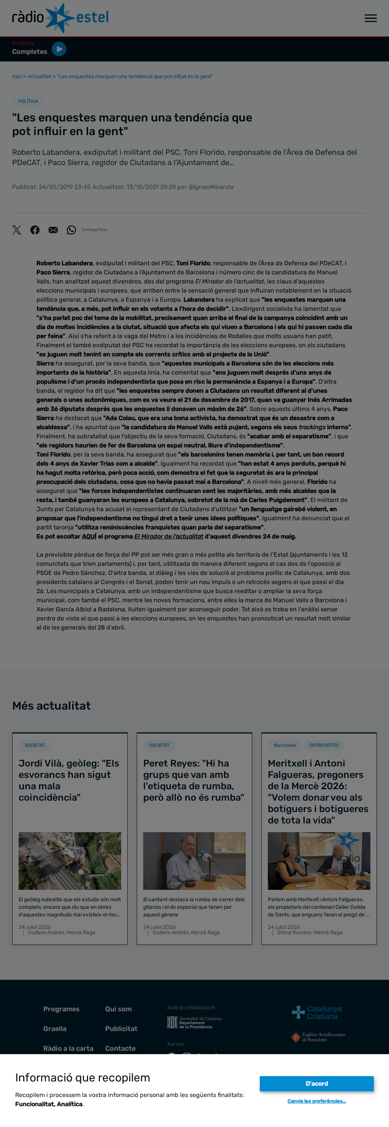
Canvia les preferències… (317, 1101)
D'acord (317, 1083)
